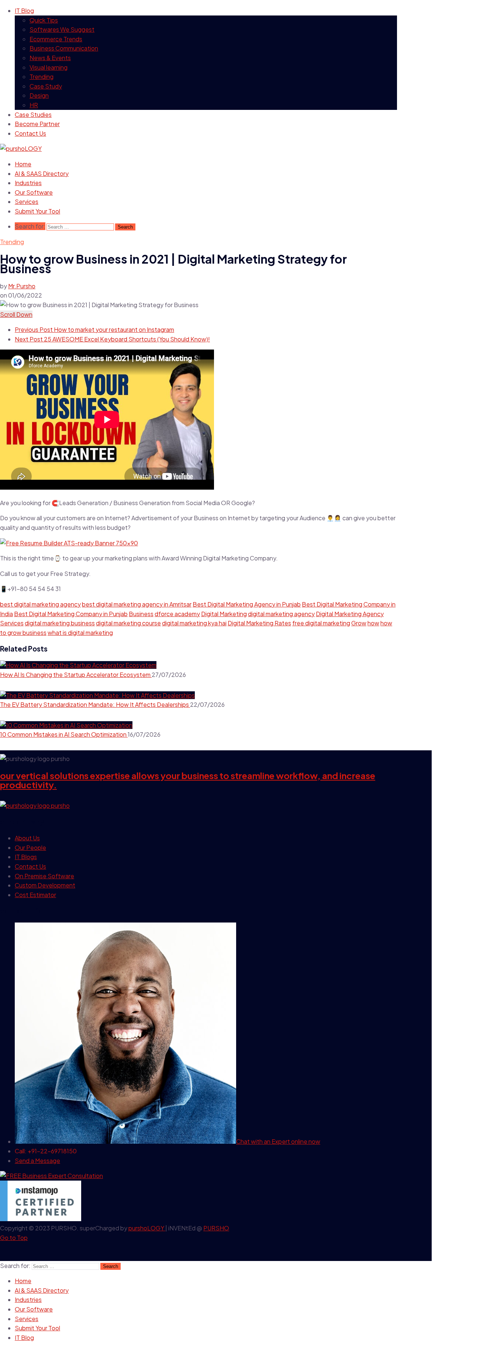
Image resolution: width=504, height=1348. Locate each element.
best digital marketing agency (40, 604)
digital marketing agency (281, 614)
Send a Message (37, 1160)
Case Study (46, 86)
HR (34, 105)
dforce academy (177, 614)
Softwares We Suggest (62, 29)
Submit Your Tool (37, 211)
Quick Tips (44, 20)
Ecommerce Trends (56, 39)
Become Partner (37, 124)
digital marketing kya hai (194, 623)
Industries (28, 183)
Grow (358, 623)
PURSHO (216, 1228)
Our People (30, 847)
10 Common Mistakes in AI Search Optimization (64, 734)
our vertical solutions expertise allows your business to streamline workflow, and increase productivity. (187, 780)
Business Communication (64, 48)
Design (39, 95)
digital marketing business (60, 623)
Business (141, 614)
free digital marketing (321, 623)
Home (23, 164)
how (373, 623)
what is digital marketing (80, 632)
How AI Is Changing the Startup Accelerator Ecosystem (76, 674)
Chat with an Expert (278, 1141)
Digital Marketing (224, 614)
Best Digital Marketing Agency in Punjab (247, 604)
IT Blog (24, 10)
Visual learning (49, 67)
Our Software (34, 192)
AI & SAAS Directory (42, 173)
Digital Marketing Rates (259, 623)
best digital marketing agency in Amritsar (136, 604)
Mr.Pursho (21, 286)
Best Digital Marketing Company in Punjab (71, 614)
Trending (41, 76)
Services (26, 201)
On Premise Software (44, 876)
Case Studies (33, 114)
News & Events (50, 58)
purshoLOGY (146, 1228)
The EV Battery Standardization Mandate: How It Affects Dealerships (95, 704)
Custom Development (45, 885)
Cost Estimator (35, 895)
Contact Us (30, 133)
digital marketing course (128, 623)
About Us (27, 838)
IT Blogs (26, 857)
